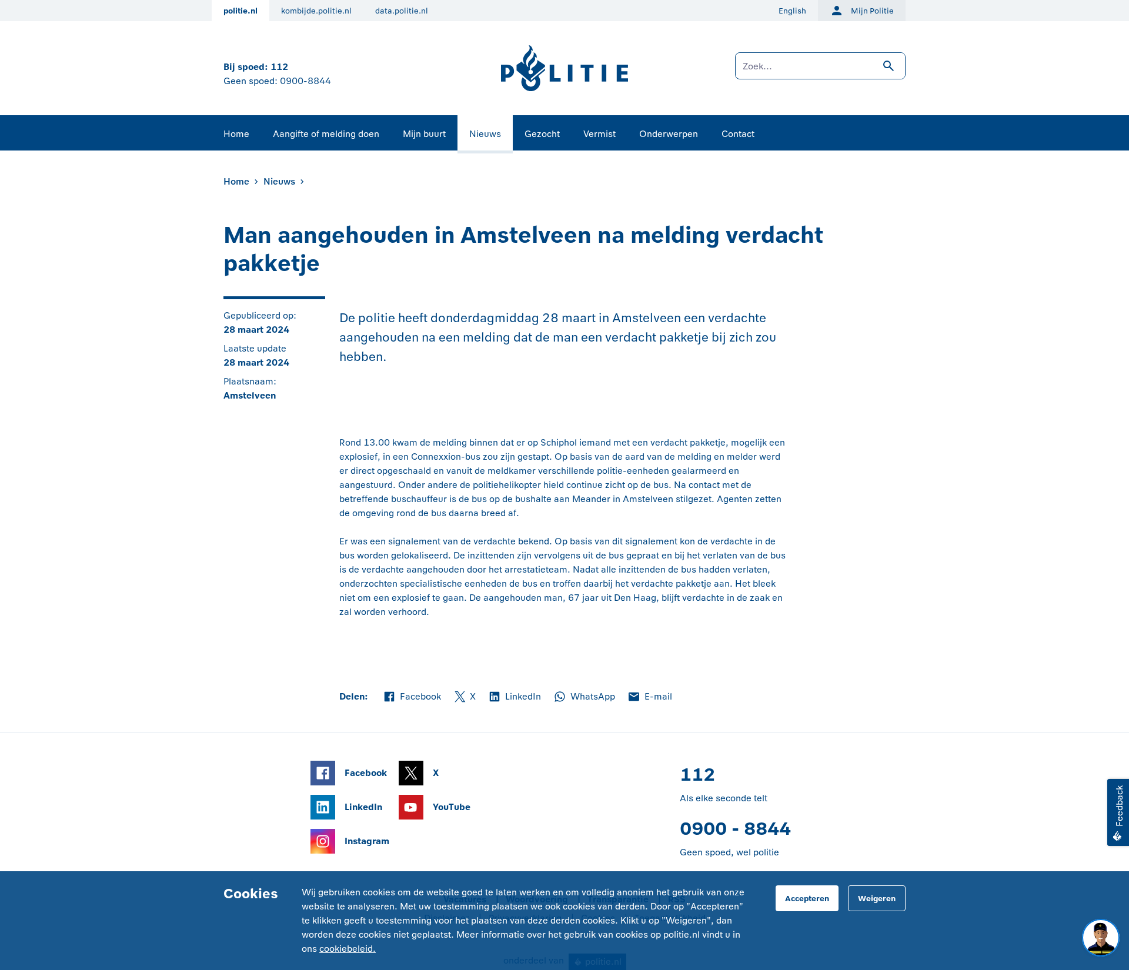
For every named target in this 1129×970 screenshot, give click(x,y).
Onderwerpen (668, 133)
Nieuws (485, 133)
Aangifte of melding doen (326, 133)
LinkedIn (514, 697)
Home (236, 133)
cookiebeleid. (347, 948)
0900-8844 (305, 80)
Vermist (599, 133)
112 (279, 66)
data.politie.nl (401, 11)
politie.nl (240, 11)
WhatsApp (584, 697)
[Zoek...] (820, 71)
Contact (738, 133)
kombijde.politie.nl (316, 11)
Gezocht (542, 133)
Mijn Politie (872, 11)
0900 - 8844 (735, 828)
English (792, 11)
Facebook (411, 697)
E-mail (649, 697)
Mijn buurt (424, 133)
